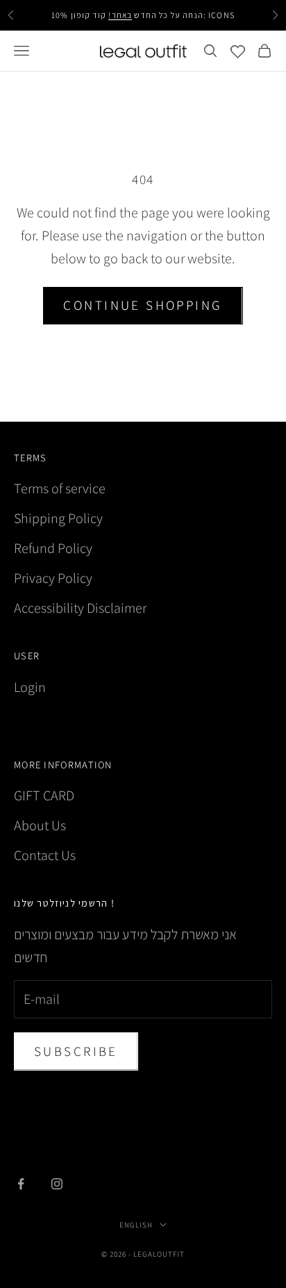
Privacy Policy (53, 578)
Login (30, 687)
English (136, 1225)
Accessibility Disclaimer (80, 608)
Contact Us (45, 855)
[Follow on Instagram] (57, 1184)
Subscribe (76, 1051)
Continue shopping (142, 305)
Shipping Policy (58, 518)
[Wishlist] (237, 51)
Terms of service (60, 488)
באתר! (119, 15)
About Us (40, 825)
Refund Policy (53, 548)
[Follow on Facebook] (21, 1184)
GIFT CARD (44, 795)
